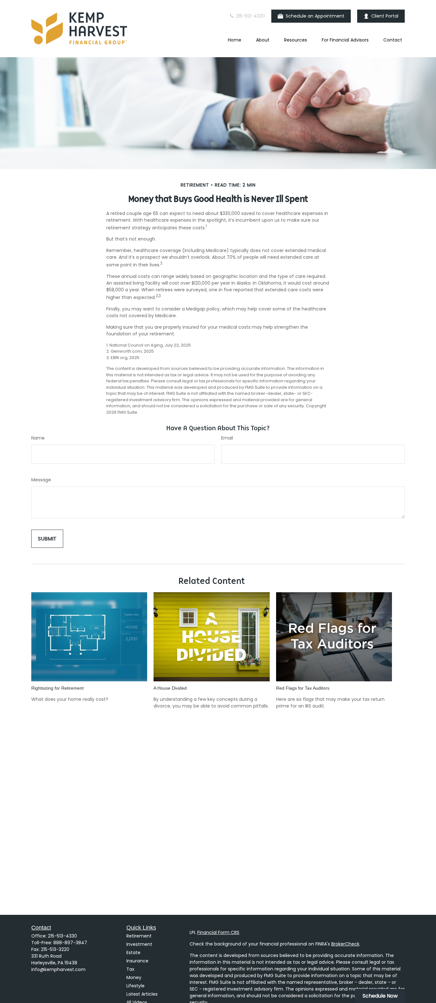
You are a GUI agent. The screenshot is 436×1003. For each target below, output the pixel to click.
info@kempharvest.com (58, 969)
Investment (139, 944)
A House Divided (170, 688)
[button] (234, 40)
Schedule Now (380, 995)
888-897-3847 (70, 942)
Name (38, 438)
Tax (130, 969)
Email (227, 438)
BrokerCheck (345, 944)
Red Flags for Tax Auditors (302, 688)
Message (41, 480)
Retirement (139, 936)
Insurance (137, 961)
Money (133, 977)
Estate (133, 952)
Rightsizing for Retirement (57, 688)
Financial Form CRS (218, 932)
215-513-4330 (250, 16)
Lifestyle (135, 986)
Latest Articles (142, 994)
